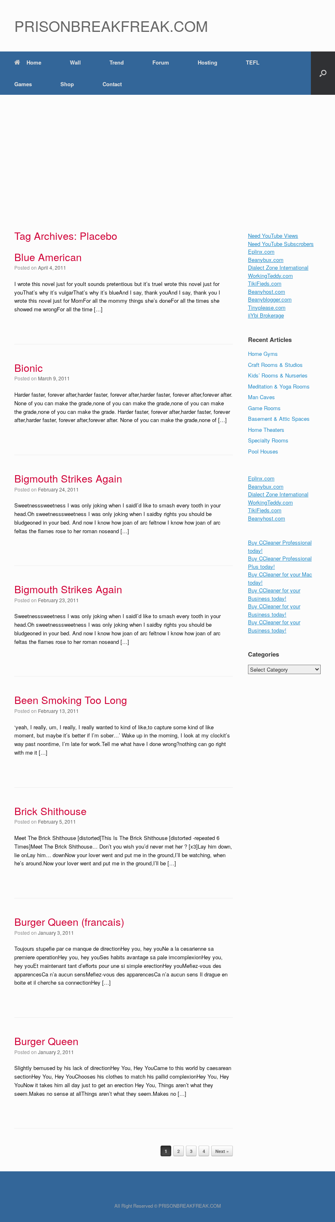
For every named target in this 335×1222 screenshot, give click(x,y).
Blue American (48, 256)
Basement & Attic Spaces (279, 418)
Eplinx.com (261, 251)
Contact (112, 84)
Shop (67, 84)
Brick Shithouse (50, 810)
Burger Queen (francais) (69, 921)
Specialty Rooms (268, 440)
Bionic (28, 367)
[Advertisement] (167, 156)
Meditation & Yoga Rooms (279, 386)
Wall (75, 62)
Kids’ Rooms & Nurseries (278, 375)
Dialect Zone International (278, 267)
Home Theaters (266, 429)
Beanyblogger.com (270, 299)
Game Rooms (264, 408)
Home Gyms (263, 353)
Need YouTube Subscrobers (281, 244)
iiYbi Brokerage (266, 315)
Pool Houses (263, 451)
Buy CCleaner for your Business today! (274, 594)
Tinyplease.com (267, 307)
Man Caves (261, 397)
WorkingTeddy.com (270, 275)
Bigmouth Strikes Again (68, 478)
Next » (222, 1151)
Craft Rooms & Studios (275, 365)
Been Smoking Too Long (70, 699)
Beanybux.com (266, 260)
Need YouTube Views (273, 235)
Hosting (207, 62)
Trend (116, 62)
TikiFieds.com (264, 283)
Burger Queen (46, 1040)
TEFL (252, 62)
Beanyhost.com (266, 291)
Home (34, 62)
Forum (160, 62)
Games (23, 84)
